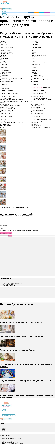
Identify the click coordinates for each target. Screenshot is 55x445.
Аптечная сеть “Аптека (37, 87)
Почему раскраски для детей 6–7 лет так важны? (12, 443)
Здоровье (4, 10)
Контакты (4, 409)
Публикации (4, 410)
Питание (4, 11)
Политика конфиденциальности (9, 412)
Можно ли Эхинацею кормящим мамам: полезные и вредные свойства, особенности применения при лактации (26, 282)
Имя (1, 228)
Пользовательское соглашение (8, 414)
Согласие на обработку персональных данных (12, 415)
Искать (10, 235)
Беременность (6, 8)
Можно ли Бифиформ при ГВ (8, 284)
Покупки (4, 13)
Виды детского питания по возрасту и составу (22, 322)
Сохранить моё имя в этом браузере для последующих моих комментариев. (20, 230)
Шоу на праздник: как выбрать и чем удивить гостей (25, 381)
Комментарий (3, 225)
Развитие (4, 14)
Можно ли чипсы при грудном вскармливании (12, 283)
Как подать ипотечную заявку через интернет (22, 336)
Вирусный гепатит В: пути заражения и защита (12, 441)
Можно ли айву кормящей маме (9, 285)
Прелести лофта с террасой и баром (17, 350)
